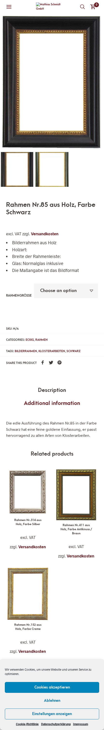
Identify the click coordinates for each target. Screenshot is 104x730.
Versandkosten (45, 233)
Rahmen (41, 339)
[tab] (52, 390)
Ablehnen (52, 700)
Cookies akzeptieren (52, 687)
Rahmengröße (19, 295)
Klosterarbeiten (51, 351)
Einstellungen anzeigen (52, 714)
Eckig (30, 339)
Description (52, 390)
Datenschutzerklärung (56, 724)
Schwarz (74, 351)
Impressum (80, 724)
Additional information (52, 403)
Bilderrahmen (26, 351)
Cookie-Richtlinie (27, 724)
